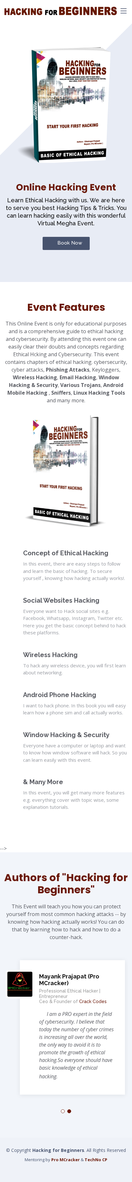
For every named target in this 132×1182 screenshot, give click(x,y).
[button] (63, 1111)
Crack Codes (93, 1001)
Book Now (69, 243)
